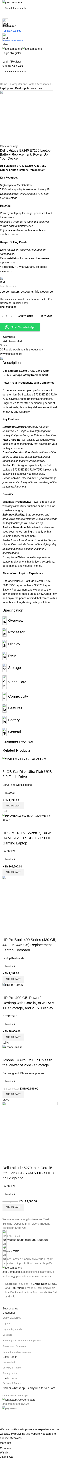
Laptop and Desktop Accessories (21, 88)
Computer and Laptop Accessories (31, 84)
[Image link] (12, 1267)
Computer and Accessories (16, 1352)
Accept (18, 1443)
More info (5, 1442)
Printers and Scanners (14, 1346)
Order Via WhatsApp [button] (23, 327)
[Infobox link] (30, 1236)
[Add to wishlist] (24, 1053)
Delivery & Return (11, 1367)
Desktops (7, 1334)
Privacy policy (9, 1373)
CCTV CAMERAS (11, 1317)
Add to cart (25, 316)
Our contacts (9, 1362)
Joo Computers (11, 1271)
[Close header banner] (4, 1414)
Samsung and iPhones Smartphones (21, 1340)
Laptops (6, 1323)
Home (4, 84)
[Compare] (6, 1053)
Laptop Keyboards (12, 1329)
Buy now (46, 316)
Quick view (16, 1053)
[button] (13, 1094)
